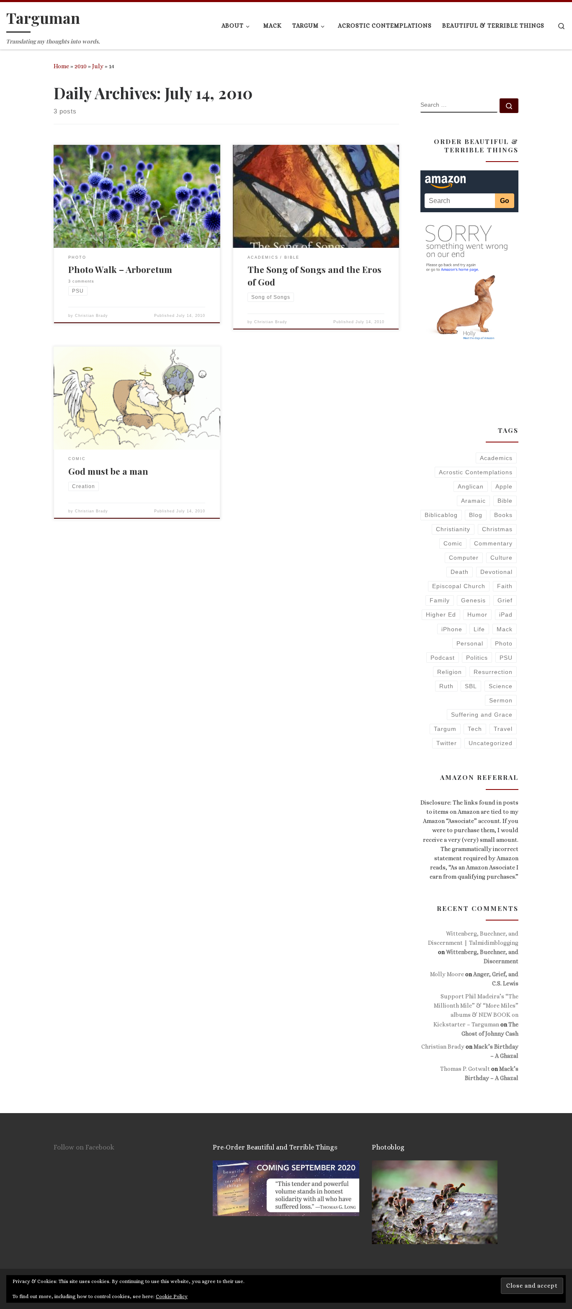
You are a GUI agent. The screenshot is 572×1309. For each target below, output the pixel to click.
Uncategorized (491, 743)
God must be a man (108, 471)
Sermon (501, 700)
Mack (505, 629)
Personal (469, 643)
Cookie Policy (172, 1296)
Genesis (473, 600)
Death (460, 571)
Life (479, 629)
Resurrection (493, 672)
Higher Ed (441, 614)
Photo (504, 643)
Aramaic (473, 500)
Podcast (442, 657)
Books (503, 515)
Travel (503, 728)
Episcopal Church (458, 586)
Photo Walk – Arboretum (120, 269)
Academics (496, 458)
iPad (506, 614)
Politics (477, 657)
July (97, 66)
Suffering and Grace (482, 714)
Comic (452, 543)
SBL (471, 686)
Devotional (496, 571)
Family (440, 600)
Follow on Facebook (84, 1147)
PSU (506, 657)
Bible (505, 500)
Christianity (453, 529)
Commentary (493, 543)
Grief (505, 600)
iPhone (451, 629)
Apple (504, 486)
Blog (475, 515)
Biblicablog (441, 515)
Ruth (446, 686)
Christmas (497, 529)
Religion (449, 672)
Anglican (471, 486)
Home (61, 66)
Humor (477, 614)
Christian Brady (91, 316)
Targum (445, 728)
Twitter (446, 743)
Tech (475, 728)
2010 (81, 66)
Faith (505, 586)
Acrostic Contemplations (476, 472)
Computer (464, 557)
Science (501, 686)
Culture (501, 557)
